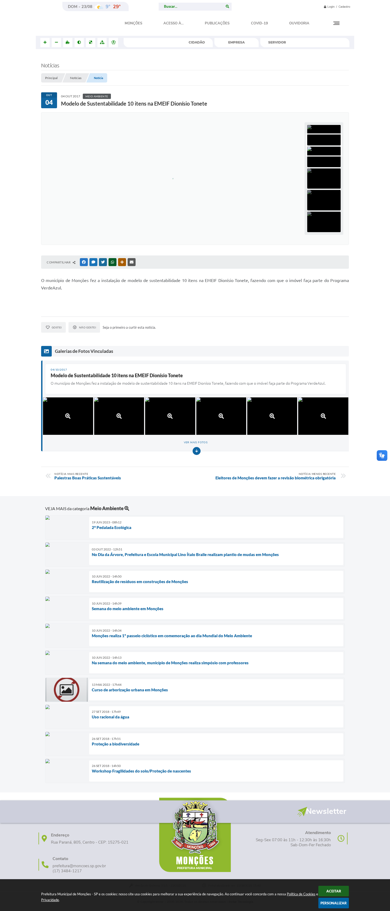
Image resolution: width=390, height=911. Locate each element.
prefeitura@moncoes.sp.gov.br (79, 866)
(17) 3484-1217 (67, 871)
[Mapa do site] (102, 42)
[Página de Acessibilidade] (113, 42)
